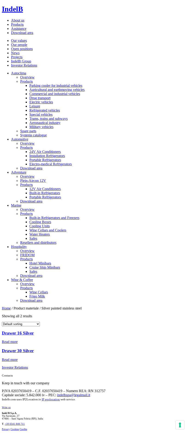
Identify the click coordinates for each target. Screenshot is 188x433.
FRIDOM (27, 255)
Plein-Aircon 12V (33, 181)
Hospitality (19, 247)
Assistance (18, 29)
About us (17, 20)
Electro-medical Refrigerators (50, 164)
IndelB (12, 9)
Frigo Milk (37, 296)
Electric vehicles (41, 102)
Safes (33, 238)
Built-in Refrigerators (44, 193)
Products (17, 24)
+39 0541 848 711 (15, 423)
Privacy (6, 429)
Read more (10, 342)
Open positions (22, 49)
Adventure (18, 172)
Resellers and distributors (38, 243)
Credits (23, 429)
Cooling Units (39, 226)
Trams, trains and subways (48, 119)
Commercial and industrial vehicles (54, 94)
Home (6, 308)
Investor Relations (24, 65)
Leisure (34, 106)
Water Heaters (39, 234)
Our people (19, 45)
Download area (22, 33)
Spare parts (28, 131)
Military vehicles (41, 127)
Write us (6, 407)
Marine (16, 205)
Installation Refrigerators (47, 156)
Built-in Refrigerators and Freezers (54, 218)
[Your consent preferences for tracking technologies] (180, 425)
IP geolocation (51, 399)
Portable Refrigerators (45, 160)
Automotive (19, 139)
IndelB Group (21, 61)
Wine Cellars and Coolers (47, 230)
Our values (19, 40)
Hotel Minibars (40, 263)
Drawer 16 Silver (18, 333)
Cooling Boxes (40, 222)
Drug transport (39, 98)
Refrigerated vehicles (44, 110)
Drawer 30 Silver (18, 350)
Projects (16, 57)
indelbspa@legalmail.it (73, 395)
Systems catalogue (33, 135)
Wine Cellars (38, 292)
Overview (27, 77)
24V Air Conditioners (45, 152)
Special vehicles (41, 114)
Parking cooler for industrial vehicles (55, 85)
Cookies (15, 429)
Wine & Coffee (22, 280)
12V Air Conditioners (45, 189)
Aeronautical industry (45, 123)
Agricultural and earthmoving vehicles (57, 90)
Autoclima (18, 73)
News (15, 53)
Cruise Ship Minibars (44, 267)
